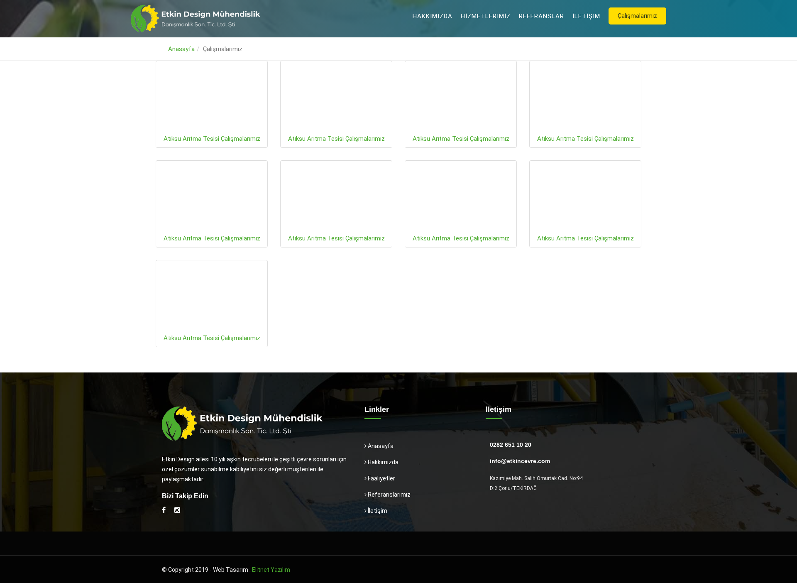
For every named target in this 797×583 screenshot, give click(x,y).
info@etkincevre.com (520, 461)
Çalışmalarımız (637, 16)
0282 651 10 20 (510, 444)
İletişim (586, 16)
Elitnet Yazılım (271, 569)
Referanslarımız (389, 494)
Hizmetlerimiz (486, 16)
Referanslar (541, 16)
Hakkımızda (432, 16)
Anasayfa (181, 49)
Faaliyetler (381, 478)
